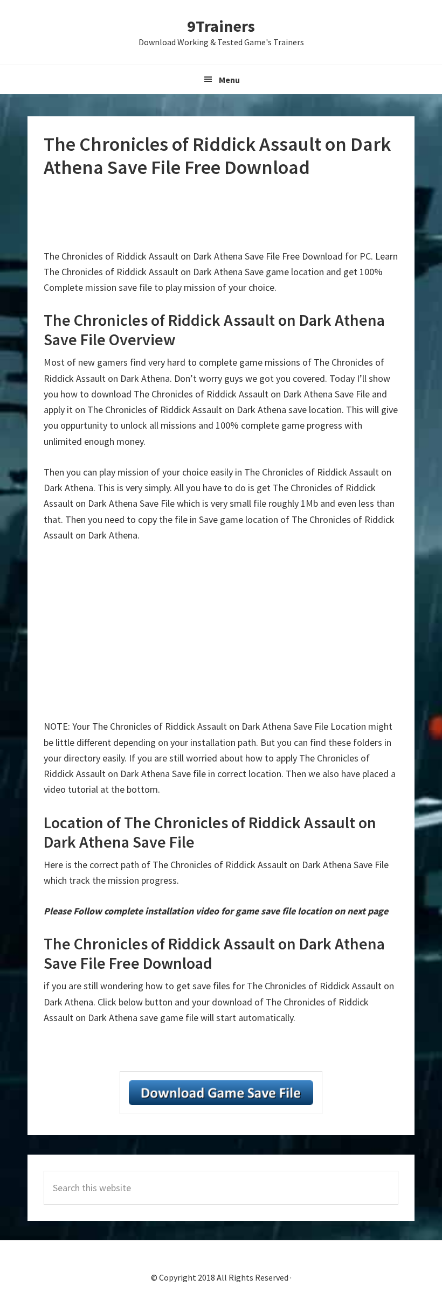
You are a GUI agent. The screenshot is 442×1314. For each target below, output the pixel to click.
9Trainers (221, 26)
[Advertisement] (240, 214)
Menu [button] (229, 79)
